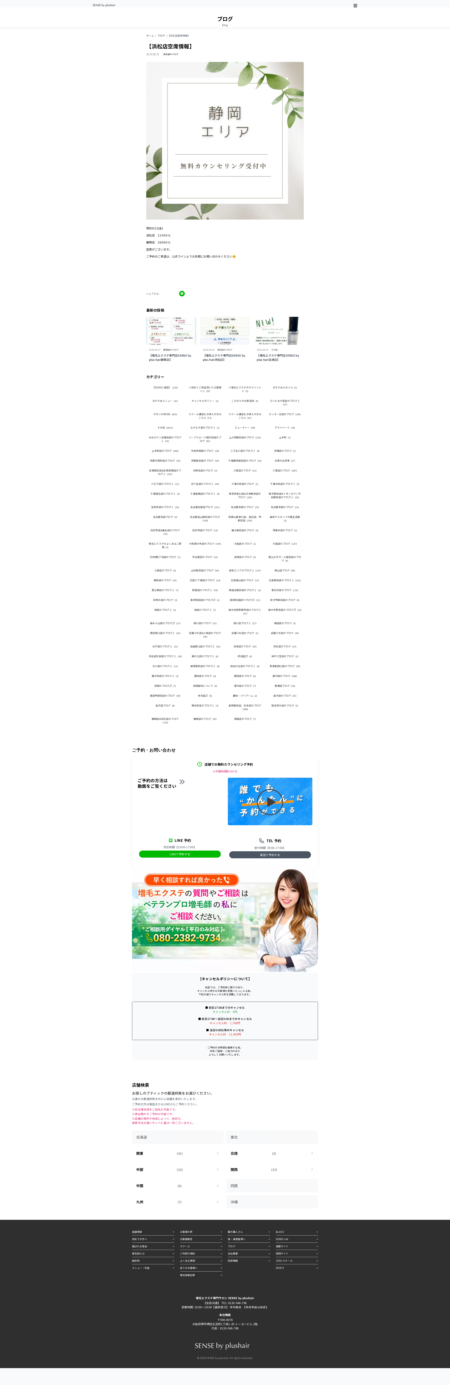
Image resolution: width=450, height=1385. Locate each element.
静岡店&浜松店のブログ (165, 720)
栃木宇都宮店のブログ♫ (284, 609)
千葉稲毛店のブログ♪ (165, 493)
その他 (165, 427)
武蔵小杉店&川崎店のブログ (205, 634)
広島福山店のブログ (245, 580)
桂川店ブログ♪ (244, 623)
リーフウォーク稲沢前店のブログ (205, 439)
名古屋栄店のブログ (245, 507)
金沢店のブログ (284, 695)
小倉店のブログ (165, 570)
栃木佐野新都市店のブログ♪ (245, 611)
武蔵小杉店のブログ (245, 633)
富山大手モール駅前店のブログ (284, 558)
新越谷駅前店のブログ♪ (245, 590)
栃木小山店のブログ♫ (165, 623)
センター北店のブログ (285, 414)
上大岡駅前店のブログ (245, 437)
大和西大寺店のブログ (205, 543)
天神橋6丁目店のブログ (165, 557)
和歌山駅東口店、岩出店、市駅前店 (245, 518)
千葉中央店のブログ (245, 484)
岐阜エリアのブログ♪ (245, 570)
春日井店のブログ (284, 590)
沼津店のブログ (244, 646)
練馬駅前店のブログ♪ (205, 666)
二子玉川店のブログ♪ (245, 450)
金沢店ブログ (165, 705)
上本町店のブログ (165, 450)
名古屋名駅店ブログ (205, 507)
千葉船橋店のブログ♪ (205, 493)
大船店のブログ (245, 543)
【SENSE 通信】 (165, 387)
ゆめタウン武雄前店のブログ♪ (165, 439)
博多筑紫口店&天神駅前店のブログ (245, 495)
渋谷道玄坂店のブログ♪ (165, 656)
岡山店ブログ (285, 570)
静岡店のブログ (205, 719)
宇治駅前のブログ (205, 557)
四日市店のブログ (205, 530)
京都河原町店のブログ (165, 460)
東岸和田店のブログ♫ (205, 600)
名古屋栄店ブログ (165, 517)
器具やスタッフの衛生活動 (285, 518)
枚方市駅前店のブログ (285, 600)
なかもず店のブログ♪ (205, 427)
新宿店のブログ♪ (205, 590)
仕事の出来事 (285, 460)
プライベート (285, 427)
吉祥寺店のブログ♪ (165, 507)
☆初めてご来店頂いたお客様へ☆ (205, 389)
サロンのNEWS (165, 414)
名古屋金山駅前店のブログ (205, 518)
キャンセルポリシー (205, 400)
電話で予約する (270, 855)
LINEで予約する (180, 854)
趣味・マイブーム (245, 695)
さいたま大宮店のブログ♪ (285, 402)
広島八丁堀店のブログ (205, 580)
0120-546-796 (237, 1303)
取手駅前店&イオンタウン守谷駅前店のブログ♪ (285, 495)
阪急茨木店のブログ (284, 705)
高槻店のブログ (245, 719)
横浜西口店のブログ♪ (165, 633)
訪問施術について (205, 685)
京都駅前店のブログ (205, 460)
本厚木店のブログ (165, 600)
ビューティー (245, 427)
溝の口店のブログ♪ (205, 656)
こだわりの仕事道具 (245, 400)
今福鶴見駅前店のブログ (244, 460)
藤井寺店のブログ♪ (165, 676)
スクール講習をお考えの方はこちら (205, 415)
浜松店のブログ (284, 646)
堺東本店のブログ (285, 530)
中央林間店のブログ (205, 450)
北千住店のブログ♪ (205, 484)
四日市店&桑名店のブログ (165, 531)
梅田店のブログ (285, 623)
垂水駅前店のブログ (245, 530)
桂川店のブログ (205, 623)
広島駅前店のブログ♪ (285, 580)
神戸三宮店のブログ (284, 656)
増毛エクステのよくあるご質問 (165, 545)
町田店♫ (245, 656)
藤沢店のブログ (285, 676)
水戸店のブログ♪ (165, 646)
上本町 (285, 437)
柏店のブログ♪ (165, 609)
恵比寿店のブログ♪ (165, 590)
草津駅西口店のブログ (285, 666)
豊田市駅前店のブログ (165, 695)
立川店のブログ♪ (165, 666)
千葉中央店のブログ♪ (285, 484)
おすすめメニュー (165, 400)
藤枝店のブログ (205, 676)
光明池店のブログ (205, 470)
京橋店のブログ (285, 450)
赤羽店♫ (205, 695)
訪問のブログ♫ (165, 685)
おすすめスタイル (285, 387)
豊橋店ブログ (285, 685)
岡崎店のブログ (165, 580)
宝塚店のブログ (245, 557)
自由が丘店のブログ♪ (245, 666)
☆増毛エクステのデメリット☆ (245, 389)
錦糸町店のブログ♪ (205, 705)
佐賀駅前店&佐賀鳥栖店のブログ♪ (165, 472)
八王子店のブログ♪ (165, 484)
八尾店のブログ (244, 470)
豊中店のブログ (245, 685)
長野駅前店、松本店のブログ (245, 707)
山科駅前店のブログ (205, 570)
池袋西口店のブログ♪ (205, 646)
